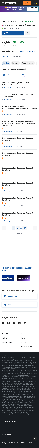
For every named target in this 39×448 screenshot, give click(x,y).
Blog (22, 334)
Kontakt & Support (8, 342)
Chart (14, 51)
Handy (23, 338)
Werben (4, 338)
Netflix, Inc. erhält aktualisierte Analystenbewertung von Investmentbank (19, 107)
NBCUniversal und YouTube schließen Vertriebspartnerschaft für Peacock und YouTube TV (18, 123)
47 (25, 228)
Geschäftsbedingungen (9, 421)
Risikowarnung (6, 434)
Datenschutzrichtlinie (8, 428)
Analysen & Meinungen (18, 56)
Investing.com (8, 87)
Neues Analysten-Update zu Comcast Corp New (17, 139)
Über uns (5, 334)
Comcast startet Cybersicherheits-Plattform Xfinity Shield (16, 84)
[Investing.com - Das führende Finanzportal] (12, 3)
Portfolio (24, 342)
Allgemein (6, 51)
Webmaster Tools (27, 346)
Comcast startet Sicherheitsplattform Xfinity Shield (17, 95)
